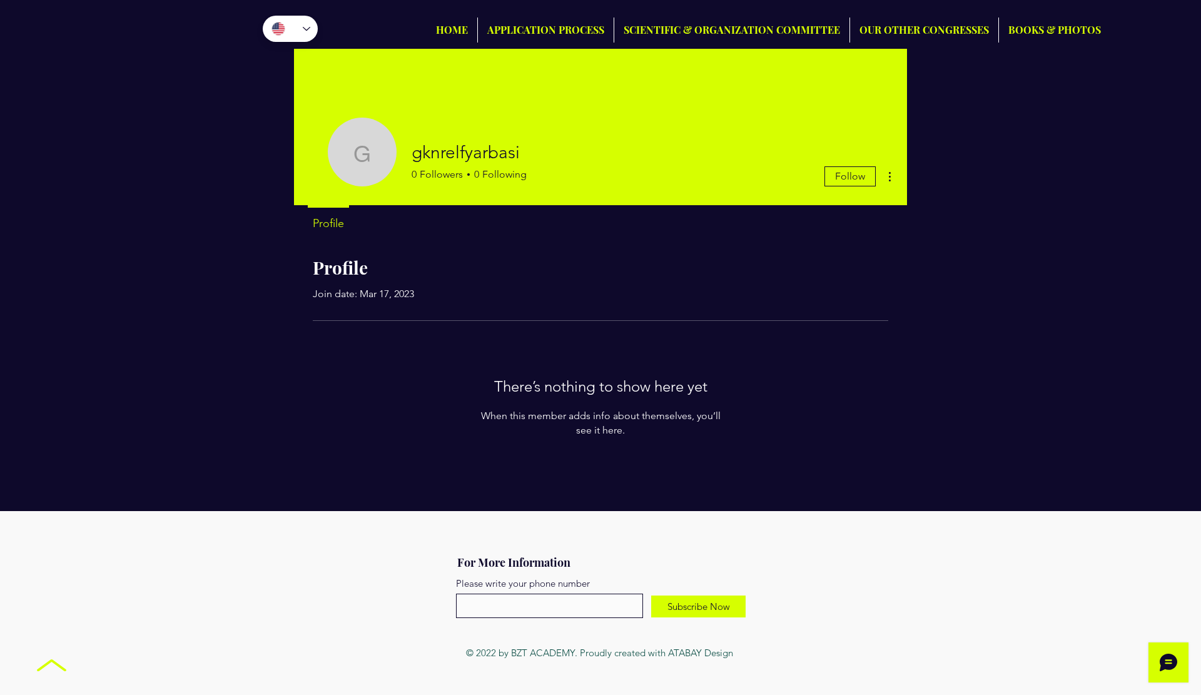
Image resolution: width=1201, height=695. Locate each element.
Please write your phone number (523, 583)
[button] (924, 30)
